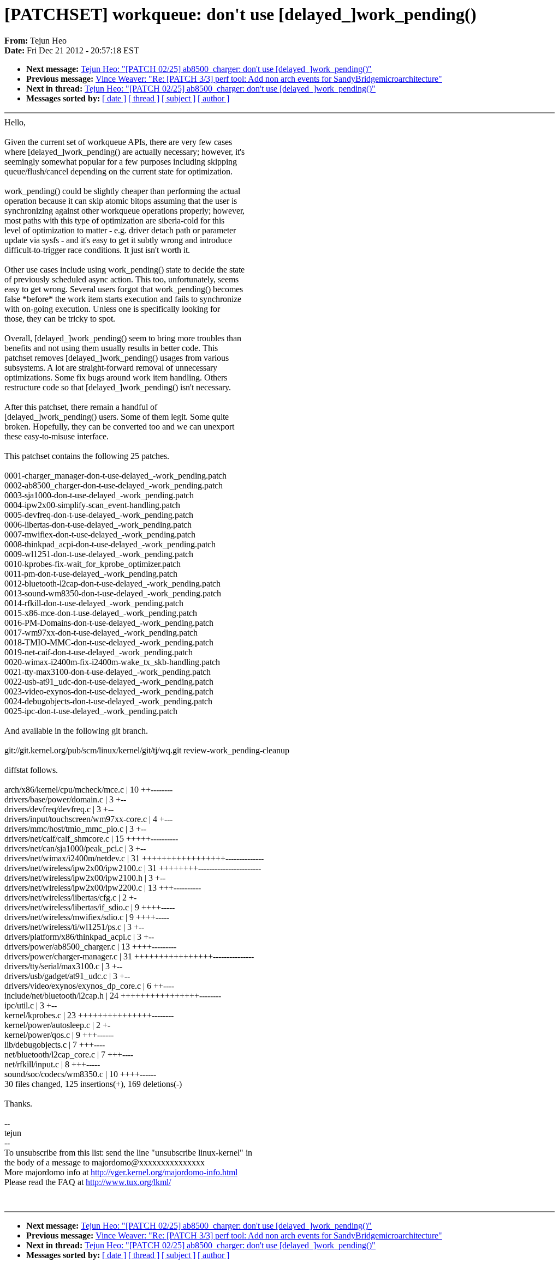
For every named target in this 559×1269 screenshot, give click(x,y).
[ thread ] (143, 98)
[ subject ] (178, 98)
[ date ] (114, 98)
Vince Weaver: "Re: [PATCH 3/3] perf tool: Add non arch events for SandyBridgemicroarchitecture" (269, 78)
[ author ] (213, 98)
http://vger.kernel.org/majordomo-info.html (164, 1172)
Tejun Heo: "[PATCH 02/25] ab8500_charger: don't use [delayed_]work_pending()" (226, 69)
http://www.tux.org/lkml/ (128, 1182)
